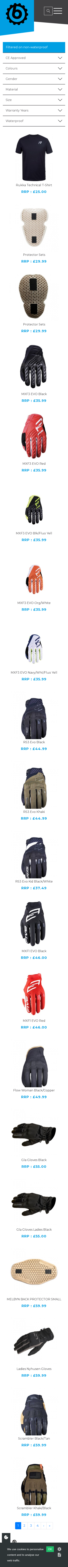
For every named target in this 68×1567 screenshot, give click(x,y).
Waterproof (14, 121)
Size (9, 100)
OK (50, 1549)
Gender (11, 79)
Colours (11, 68)
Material (12, 89)
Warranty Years (17, 110)
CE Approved (16, 58)
